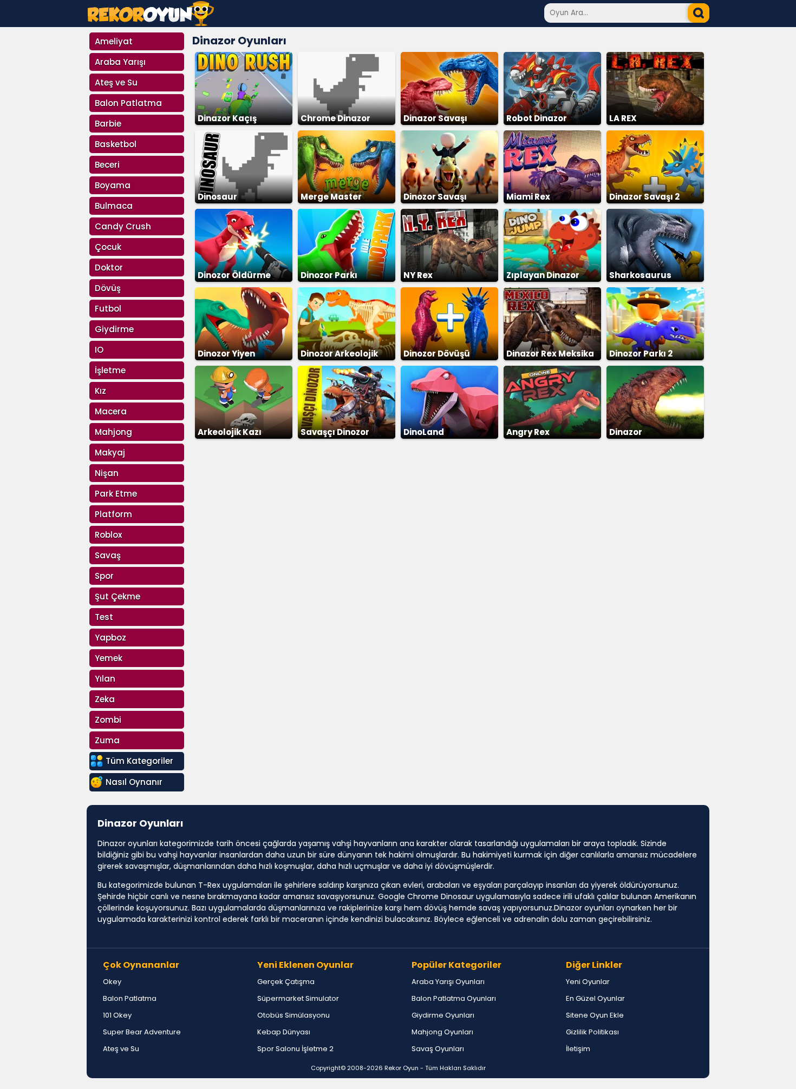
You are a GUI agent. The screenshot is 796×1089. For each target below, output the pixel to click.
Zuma (107, 740)
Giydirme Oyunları (443, 1015)
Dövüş (108, 288)
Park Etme (116, 493)
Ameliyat (114, 41)
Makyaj (110, 452)
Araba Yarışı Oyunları (448, 981)
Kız (100, 391)
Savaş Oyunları (438, 1049)
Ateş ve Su (116, 82)
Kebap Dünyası (283, 1032)
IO (99, 349)
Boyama (113, 185)
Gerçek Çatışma (286, 981)
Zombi (108, 719)
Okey (112, 981)
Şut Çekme (117, 596)
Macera (111, 411)
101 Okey (117, 1015)
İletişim (578, 1049)
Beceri (107, 164)
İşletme (110, 370)
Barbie (108, 123)
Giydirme (114, 329)
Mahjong (113, 432)
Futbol (108, 308)
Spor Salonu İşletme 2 (295, 1049)
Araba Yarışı (120, 62)
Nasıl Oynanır (134, 782)
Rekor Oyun (401, 1068)
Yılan (105, 678)
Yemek (108, 658)
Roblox (108, 534)
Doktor (109, 267)
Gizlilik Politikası (592, 1032)
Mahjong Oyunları (442, 1032)
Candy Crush (123, 226)
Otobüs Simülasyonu (293, 1015)
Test (104, 617)
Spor (104, 576)
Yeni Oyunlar (588, 981)
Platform (113, 514)
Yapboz (110, 637)
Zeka (105, 699)
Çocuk (108, 247)
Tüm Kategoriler (139, 761)
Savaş (108, 555)
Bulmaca (114, 206)
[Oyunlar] (151, 23)
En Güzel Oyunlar (595, 998)
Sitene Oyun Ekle (595, 1015)
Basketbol (115, 144)
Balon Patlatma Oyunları (454, 998)
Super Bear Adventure (142, 1032)
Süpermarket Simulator (298, 998)
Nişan (107, 473)
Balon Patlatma (128, 103)
